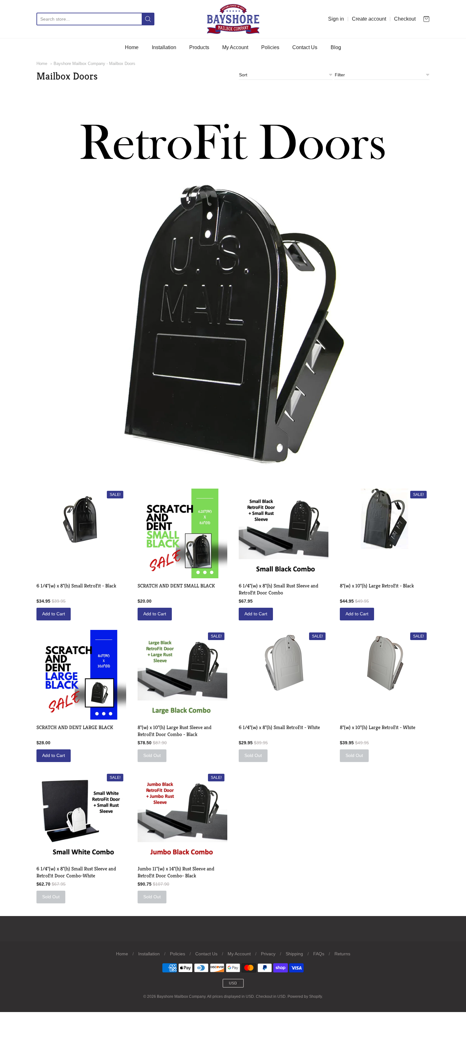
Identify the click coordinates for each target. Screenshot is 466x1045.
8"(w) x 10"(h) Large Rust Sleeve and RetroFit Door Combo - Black (174, 731)
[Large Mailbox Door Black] (384, 519)
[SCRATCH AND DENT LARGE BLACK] (81, 675)
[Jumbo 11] (182, 816)
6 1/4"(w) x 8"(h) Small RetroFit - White (279, 727)
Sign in (336, 19)
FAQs (318, 953)
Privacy (268, 953)
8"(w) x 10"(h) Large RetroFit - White (377, 727)
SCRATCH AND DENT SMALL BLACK (176, 585)
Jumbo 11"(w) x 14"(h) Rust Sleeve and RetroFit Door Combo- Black (176, 872)
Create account (369, 19)
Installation (164, 47)
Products (199, 47)
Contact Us (304, 47)
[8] (182, 675)
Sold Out (152, 755)
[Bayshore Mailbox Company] (233, 19)
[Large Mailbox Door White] (384, 662)
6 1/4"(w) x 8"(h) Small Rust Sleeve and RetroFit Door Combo (278, 589)
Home (132, 47)
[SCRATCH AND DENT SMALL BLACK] (182, 533)
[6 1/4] (283, 533)
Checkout (405, 19)
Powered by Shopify (305, 996)
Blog (336, 47)
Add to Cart (53, 613)
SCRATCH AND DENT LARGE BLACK (74, 727)
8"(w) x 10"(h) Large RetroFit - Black (377, 585)
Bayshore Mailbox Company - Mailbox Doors (94, 63)
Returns (342, 953)
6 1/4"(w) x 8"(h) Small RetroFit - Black (76, 585)
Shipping (294, 953)
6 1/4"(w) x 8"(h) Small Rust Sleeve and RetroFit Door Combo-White (76, 872)
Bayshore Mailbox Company (181, 996)
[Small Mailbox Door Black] (81, 521)
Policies (270, 47)
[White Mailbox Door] (283, 662)
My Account (235, 47)
